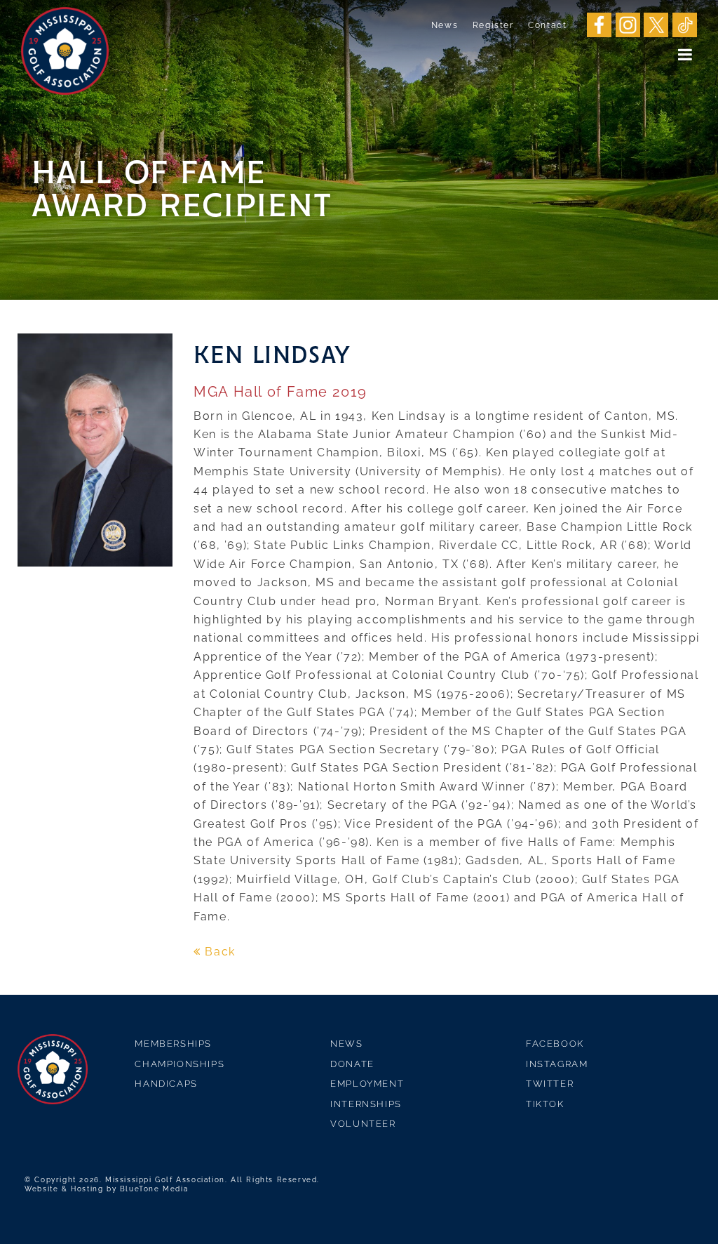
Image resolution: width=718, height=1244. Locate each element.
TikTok (545, 1104)
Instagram (557, 1064)
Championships (179, 1064)
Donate (352, 1064)
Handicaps (166, 1083)
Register (493, 25)
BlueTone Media (154, 1189)
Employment (367, 1083)
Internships (366, 1104)
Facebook (555, 1043)
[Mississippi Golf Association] (65, 51)
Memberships (173, 1043)
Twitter (550, 1083)
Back (218, 951)
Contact (547, 25)
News (444, 25)
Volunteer (362, 1123)
